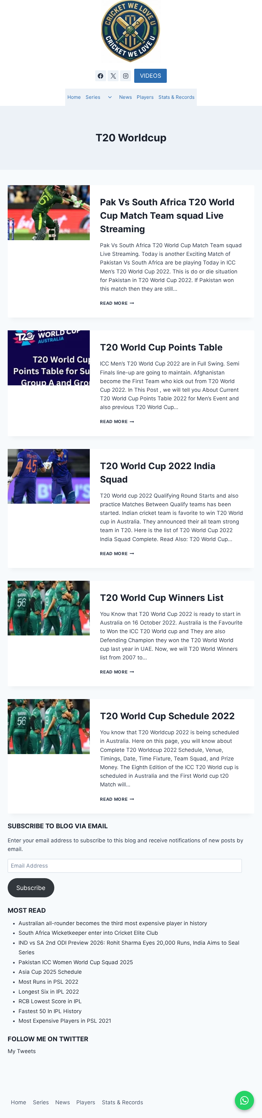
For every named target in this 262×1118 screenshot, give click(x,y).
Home (74, 97)
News (125, 97)
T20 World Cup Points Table (161, 347)
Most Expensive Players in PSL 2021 (65, 1021)
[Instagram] (125, 75)
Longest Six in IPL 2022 (49, 991)
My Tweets (22, 1051)
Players (145, 97)
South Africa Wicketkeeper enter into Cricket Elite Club (88, 933)
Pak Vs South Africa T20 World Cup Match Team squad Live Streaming (167, 215)
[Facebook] (100, 75)
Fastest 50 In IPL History (50, 1011)
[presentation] (49, 212)
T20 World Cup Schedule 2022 (167, 716)
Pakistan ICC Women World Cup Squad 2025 (76, 962)
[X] (113, 75)
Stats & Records (176, 97)
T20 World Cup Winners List (162, 597)
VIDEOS (150, 75)
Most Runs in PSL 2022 (48, 982)
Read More (117, 303)
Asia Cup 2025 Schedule (50, 972)
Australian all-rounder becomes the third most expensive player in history (113, 923)
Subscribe (30, 888)
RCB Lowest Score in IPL (50, 1001)
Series (93, 97)
